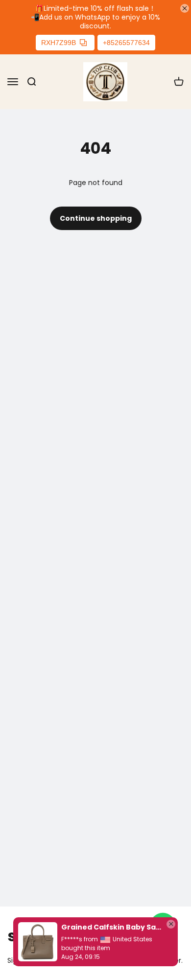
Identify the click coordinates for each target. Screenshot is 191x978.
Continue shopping (96, 218)
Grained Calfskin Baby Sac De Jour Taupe (111, 927)
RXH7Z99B (58, 43)
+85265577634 (126, 43)
